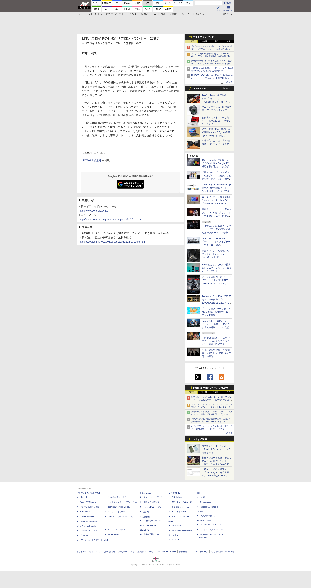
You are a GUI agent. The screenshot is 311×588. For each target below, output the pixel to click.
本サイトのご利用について (88, 552)
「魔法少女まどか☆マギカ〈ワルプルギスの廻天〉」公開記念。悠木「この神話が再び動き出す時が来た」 (211, 49)
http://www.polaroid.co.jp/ (93, 210)
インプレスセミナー (116, 512)
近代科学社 (145, 530)
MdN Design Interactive (182, 530)
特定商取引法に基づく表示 (223, 552)
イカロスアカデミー (180, 516)
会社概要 (183, 552)
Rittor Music (145, 493)
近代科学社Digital (151, 534)
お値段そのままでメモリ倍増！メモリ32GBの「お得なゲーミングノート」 (216, 120)
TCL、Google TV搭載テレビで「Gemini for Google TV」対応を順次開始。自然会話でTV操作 (211, 56)
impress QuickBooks (209, 507)
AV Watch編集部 (91, 160)
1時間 (191, 41)
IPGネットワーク (204, 521)
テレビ (81, 14)
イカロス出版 (174, 493)
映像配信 (145, 14)
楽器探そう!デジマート (153, 502)
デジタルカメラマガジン (91, 530)
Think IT (83, 497)
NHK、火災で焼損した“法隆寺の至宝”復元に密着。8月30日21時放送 (216, 353)
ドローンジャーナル (89, 516)
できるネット (86, 535)
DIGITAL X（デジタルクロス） (121, 516)
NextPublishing (114, 534)
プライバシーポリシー (166, 552)
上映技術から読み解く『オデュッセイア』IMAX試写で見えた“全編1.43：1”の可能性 (216, 229)
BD (155, 14)
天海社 (203, 497)
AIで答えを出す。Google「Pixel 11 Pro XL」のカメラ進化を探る (216, 449)
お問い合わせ (109, 552)
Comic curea (205, 502)
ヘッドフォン (131, 14)
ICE (198, 493)
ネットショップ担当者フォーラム (122, 502)
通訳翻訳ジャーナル (180, 507)
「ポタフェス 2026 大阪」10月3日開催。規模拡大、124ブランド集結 (216, 311)
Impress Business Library (119, 507)
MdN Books (177, 525)
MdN (170, 521)
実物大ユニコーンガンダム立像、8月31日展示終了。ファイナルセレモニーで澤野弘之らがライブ (211, 63)
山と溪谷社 (145, 516)
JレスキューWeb (179, 512)
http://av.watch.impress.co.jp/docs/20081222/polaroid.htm (112, 241)
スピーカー (186, 14)
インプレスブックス (116, 529)
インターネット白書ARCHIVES (94, 540)
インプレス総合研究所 (90, 507)
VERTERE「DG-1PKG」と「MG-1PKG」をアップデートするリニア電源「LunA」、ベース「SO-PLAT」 (216, 245)
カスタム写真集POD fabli (212, 529)
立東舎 (146, 512)
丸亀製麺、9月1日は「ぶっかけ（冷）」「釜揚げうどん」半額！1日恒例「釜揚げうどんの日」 (211, 414)
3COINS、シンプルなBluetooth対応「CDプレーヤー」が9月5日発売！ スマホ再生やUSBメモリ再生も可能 (212, 400)
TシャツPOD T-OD (152, 507)
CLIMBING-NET (150, 525)
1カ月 (227, 41)
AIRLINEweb (177, 497)
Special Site (199, 88)
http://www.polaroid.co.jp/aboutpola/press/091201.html (110, 219)
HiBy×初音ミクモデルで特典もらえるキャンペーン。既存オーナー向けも (216, 267)
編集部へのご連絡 (145, 552)
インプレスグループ (199, 552)
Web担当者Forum (88, 502)
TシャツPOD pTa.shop (210, 525)
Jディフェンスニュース (182, 502)
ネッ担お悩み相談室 (89, 521)
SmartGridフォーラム (117, 497)
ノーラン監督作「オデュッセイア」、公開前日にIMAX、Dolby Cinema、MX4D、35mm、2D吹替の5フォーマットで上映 (216, 283)
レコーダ (93, 14)
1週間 (215, 41)
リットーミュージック (153, 497)
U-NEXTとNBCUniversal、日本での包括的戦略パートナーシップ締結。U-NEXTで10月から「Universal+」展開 (212, 78)
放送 (163, 14)
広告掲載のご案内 (126, 552)
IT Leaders (85, 512)
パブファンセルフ (208, 516)
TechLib (175, 539)
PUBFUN (201, 512)
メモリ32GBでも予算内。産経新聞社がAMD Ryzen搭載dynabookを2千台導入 (216, 132)
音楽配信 (200, 14)
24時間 (204, 41)
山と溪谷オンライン (152, 521)
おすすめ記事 (200, 439)
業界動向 (173, 14)
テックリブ (173, 535)
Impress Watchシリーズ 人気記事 (210, 387)
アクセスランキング (203, 37)
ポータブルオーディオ (111, 14)
